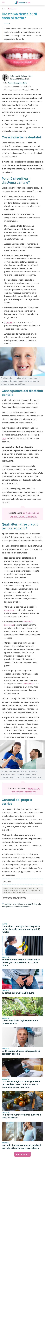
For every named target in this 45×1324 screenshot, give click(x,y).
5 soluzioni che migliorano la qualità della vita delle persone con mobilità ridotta (21, 929)
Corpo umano (12, 9)
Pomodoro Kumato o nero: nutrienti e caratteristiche (21, 1116)
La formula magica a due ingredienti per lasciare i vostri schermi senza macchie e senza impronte (21, 1084)
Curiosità (5, 957)
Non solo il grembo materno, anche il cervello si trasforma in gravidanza (21, 1146)
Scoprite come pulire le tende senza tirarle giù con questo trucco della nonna (21, 962)
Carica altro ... (22, 1154)
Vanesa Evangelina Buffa (19, 78)
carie (4, 438)
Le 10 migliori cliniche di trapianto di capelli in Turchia (21, 1052)
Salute (4, 9)
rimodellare (9, 610)
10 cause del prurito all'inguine (18, 993)
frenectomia (28, 683)
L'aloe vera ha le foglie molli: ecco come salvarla (20, 1022)
